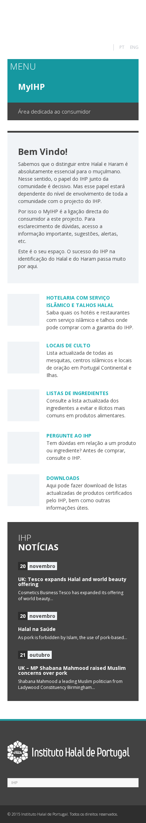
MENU (23, 66)
